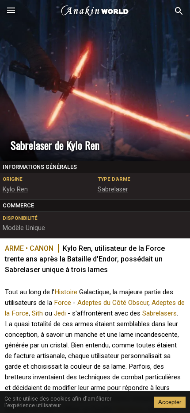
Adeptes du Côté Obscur (112, 303)
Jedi (60, 313)
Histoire (65, 292)
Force (62, 303)
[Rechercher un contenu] (179, 11)
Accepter (169, 402)
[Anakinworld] (95, 11)
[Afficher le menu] (11, 11)
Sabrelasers (159, 313)
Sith (37, 313)
